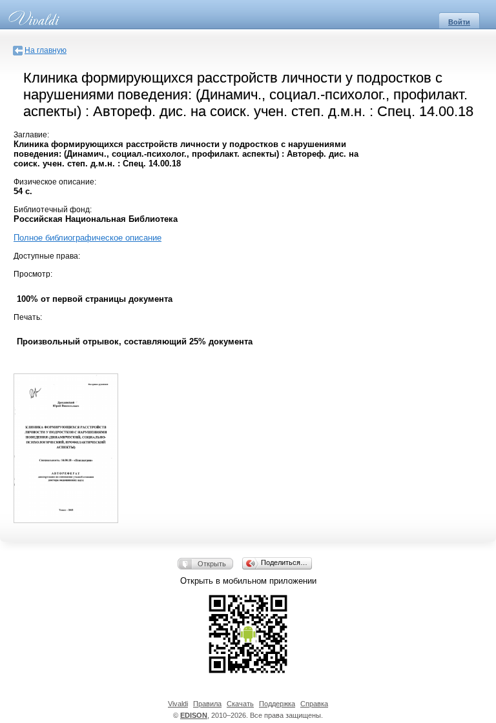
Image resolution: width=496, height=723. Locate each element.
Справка (314, 704)
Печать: (28, 317)
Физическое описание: (55, 181)
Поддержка (277, 704)
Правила (207, 704)
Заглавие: (31, 134)
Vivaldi (178, 704)
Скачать (240, 704)
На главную (46, 50)
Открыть (212, 564)
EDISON (193, 715)
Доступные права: (47, 256)
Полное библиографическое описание (87, 238)
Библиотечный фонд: (53, 209)
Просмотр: (33, 274)
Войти (459, 22)
